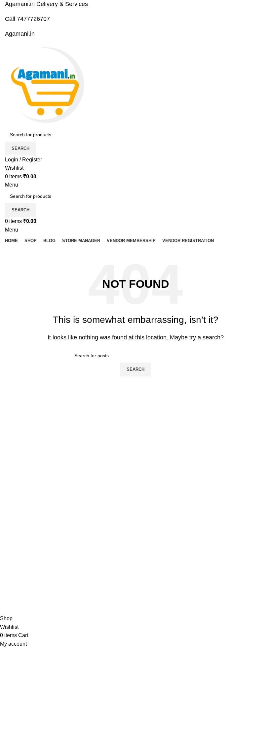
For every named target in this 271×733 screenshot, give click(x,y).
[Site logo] (46, 86)
